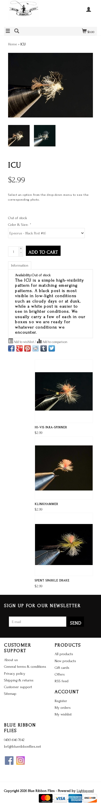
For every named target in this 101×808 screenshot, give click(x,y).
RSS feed (61, 681)
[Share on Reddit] (35, 348)
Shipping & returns (18, 680)
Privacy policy (14, 674)
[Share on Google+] (19, 348)
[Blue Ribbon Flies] (27, 12)
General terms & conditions (25, 667)
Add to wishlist (24, 342)
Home (12, 44)
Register (61, 701)
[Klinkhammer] (64, 468)
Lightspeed (85, 791)
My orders (63, 708)
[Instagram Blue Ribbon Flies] (20, 760)
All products (64, 654)
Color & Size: (19, 225)
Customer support (18, 687)
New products (65, 661)
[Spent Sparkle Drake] (64, 544)
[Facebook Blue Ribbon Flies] (9, 760)
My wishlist (63, 714)
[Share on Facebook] (11, 348)
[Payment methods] (46, 798)
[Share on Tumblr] (43, 348)
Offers (60, 674)
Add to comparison (54, 342)
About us (11, 660)
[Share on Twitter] (51, 348)
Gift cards (62, 668)
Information (19, 265)
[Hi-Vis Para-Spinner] (64, 391)
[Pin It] (27, 348)
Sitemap (10, 694)
